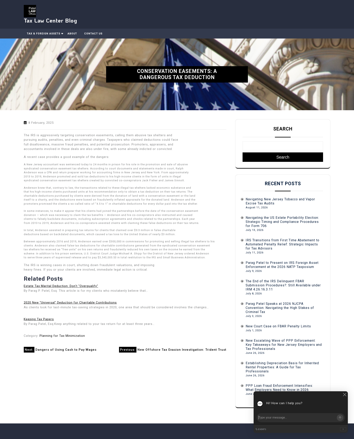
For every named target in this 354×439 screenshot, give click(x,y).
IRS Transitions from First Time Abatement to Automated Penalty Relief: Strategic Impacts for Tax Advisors (282, 244)
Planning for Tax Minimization (62, 336)
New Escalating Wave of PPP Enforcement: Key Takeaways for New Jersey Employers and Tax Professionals (284, 345)
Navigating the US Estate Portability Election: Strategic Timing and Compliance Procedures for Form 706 (282, 222)
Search (283, 129)
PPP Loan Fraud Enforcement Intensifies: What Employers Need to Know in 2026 (279, 388)
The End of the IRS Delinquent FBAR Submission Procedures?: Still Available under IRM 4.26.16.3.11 (283, 285)
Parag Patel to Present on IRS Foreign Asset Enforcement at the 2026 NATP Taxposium (282, 265)
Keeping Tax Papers (39, 319)
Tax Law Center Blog (50, 20)
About (72, 33)
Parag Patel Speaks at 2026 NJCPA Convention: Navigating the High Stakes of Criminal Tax (280, 308)
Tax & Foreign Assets (43, 33)
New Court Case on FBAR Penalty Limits (278, 326)
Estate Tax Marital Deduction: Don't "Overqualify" (61, 286)
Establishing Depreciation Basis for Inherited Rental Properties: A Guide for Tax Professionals (282, 367)
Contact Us (93, 33)
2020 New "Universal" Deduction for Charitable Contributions (70, 302)
